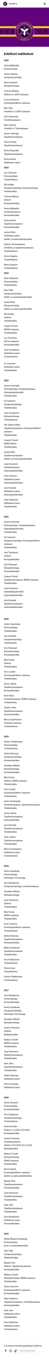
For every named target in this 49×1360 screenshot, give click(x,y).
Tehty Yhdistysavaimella (27, 1351)
